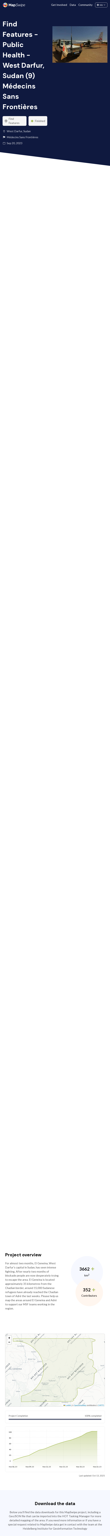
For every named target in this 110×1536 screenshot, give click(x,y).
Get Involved (59, 4)
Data (73, 4)
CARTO (101, 1405)
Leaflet (68, 1405)
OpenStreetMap (80, 1405)
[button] (9, 1338)
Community (85, 4)
